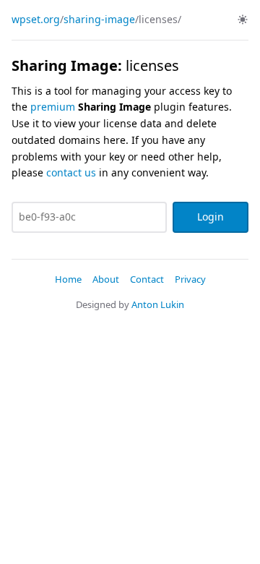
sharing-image (99, 19)
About (105, 279)
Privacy (190, 279)
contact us (71, 172)
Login (210, 216)
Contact (147, 279)
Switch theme (242, 19)
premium (52, 107)
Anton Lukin (157, 304)
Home (68, 279)
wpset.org (36, 19)
